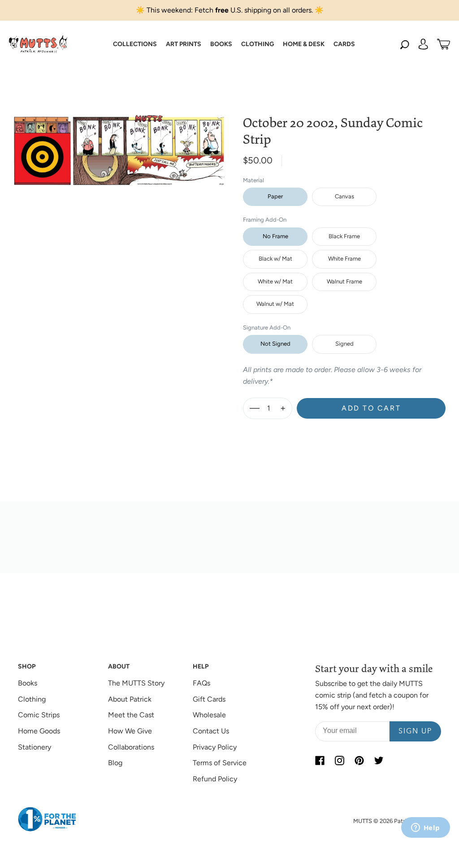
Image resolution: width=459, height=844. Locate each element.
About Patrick (130, 699)
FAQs (201, 683)
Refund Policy (215, 779)
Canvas (344, 196)
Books (27, 683)
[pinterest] (359, 760)
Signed (344, 343)
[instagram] (339, 760)
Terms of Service (220, 762)
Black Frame (344, 236)
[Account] (423, 44)
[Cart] (443, 44)
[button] (135, 44)
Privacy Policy (215, 747)
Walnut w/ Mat (275, 303)
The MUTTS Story (136, 683)
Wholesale (209, 715)
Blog (115, 762)
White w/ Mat (275, 281)
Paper (275, 196)
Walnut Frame (344, 281)
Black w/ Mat (275, 258)
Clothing (32, 699)
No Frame (275, 236)
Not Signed (275, 343)
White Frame (344, 258)
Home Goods (39, 731)
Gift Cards (209, 699)
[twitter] (379, 760)
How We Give (130, 731)
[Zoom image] (119, 143)
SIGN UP (415, 731)
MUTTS (362, 821)
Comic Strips (39, 715)
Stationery (34, 747)
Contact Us (211, 731)
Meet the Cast (131, 715)
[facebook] (319, 760)
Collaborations (131, 747)
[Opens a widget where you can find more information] (425, 828)
